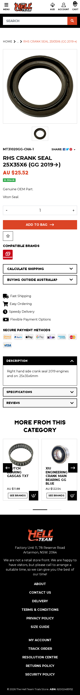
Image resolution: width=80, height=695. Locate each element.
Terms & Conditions (40, 610)
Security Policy (40, 674)
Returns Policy (40, 666)
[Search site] (72, 21)
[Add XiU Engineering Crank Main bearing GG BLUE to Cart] (72, 495)
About (40, 584)
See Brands (18, 495)
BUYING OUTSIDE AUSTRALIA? (32, 280)
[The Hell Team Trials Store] (23, 7)
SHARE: (57, 149)
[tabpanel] (20, 469)
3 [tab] (54, 509)
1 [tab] (26, 509)
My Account (40, 640)
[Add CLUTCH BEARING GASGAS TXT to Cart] (33, 495)
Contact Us (40, 592)
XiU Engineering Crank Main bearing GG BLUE (57, 476)
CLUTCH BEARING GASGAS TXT (18, 472)
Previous (7, 468)
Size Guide (40, 627)
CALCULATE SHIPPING (25, 269)
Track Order (40, 649)
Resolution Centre (40, 657)
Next (72, 468)
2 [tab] (40, 509)
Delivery (40, 601)
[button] (53, 7)
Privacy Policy (40, 618)
